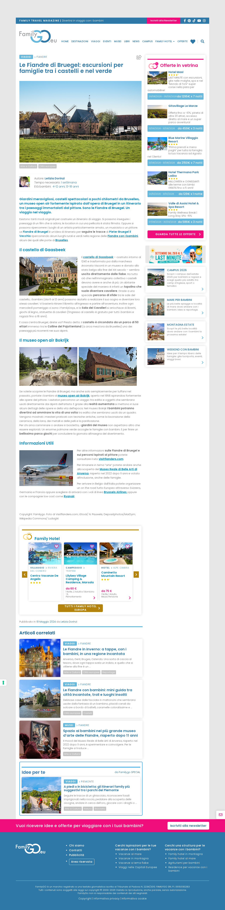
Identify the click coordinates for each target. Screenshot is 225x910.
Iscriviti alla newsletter (188, 825)
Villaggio (37, 567)
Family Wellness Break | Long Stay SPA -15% (182, 214)
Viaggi (95, 41)
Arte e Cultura (28, 166)
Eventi (107, 41)
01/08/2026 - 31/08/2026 (162, 162)
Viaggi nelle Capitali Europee (138, 867)
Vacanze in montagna (134, 858)
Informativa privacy (107, 898)
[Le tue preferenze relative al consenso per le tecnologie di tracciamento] (3, 682)
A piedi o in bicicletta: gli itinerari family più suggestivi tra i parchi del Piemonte (97, 788)
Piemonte (87, 781)
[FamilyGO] (38, 37)
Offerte (182, 41)
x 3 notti (190, 128)
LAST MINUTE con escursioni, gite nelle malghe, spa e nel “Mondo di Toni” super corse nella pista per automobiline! (175, 84)
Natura (88, 808)
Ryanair (69, 496)
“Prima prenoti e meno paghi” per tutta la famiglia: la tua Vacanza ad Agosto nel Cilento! (175, 151)
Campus (147, 41)
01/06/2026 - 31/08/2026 (162, 128)
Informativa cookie (134, 898)
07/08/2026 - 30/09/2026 (162, 221)
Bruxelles (61, 240)
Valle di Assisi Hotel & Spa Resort (183, 205)
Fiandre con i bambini (123, 236)
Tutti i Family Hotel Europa (81, 608)
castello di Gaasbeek (98, 257)
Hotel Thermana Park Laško (183, 174)
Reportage (108, 672)
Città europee (47, 166)
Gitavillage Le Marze (183, 106)
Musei (117, 41)
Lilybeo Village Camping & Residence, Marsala (80, 579)
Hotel (105, 567)
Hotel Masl (175, 72)
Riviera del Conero (43, 569)
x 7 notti (189, 96)
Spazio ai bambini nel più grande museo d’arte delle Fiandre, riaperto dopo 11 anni (100, 733)
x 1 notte (190, 194)
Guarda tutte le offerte (175, 234)
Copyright (85, 898)
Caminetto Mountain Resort (113, 574)
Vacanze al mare (130, 854)
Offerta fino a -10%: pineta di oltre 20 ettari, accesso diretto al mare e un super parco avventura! (185, 117)
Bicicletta (100, 808)
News (136, 41)
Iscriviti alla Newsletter (163, 20)
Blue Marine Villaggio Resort (183, 139)
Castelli (87, 713)
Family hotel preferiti (194, 41)
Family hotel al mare (182, 858)
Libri (127, 41)
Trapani (71, 571)
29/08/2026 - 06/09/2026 (163, 96)
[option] (45, 572)
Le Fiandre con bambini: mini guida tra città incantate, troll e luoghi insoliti (97, 692)
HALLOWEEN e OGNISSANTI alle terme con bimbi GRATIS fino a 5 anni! (183, 185)
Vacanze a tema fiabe (134, 863)
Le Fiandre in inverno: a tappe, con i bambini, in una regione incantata (94, 651)
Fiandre (42, 57)
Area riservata (81, 862)
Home (65, 41)
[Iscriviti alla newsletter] (220, 814)
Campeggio (74, 567)
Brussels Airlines (115, 492)
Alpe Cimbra (121, 567)
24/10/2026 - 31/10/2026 (161, 193)
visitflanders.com (111, 459)
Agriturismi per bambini (184, 863)
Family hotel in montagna (185, 854)
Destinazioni (79, 41)
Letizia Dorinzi (55, 178)
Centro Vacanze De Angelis (44, 577)
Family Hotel (164, 41)
